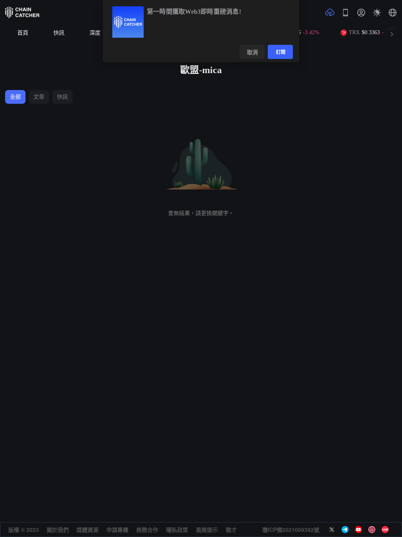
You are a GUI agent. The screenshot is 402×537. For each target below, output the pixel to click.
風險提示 (207, 529)
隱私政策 (177, 529)
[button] (392, 13)
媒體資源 (88, 529)
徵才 (231, 529)
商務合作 (147, 529)
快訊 (58, 33)
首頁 (22, 33)
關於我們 (58, 529)
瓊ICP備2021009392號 (290, 529)
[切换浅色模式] (377, 12)
